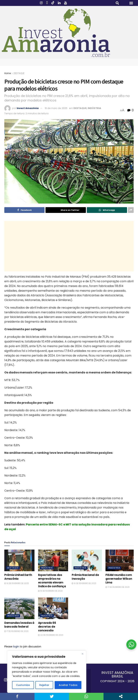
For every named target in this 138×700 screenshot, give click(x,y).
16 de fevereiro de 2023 (17, 583)
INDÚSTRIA (94, 108)
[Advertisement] (69, 246)
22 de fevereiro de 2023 (51, 635)
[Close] (82, 654)
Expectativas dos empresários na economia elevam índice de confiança (52, 580)
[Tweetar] (51, 696)
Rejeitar (44, 685)
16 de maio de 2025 (56, 108)
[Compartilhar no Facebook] (17, 696)
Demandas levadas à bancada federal (19, 624)
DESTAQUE (19, 73)
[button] (117, 3)
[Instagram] (5, 679)
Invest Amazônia (28, 108)
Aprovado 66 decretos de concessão (47, 626)
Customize (23, 685)
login (16, 646)
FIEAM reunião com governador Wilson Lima (118, 578)
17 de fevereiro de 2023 (118, 587)
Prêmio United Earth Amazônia (18, 577)
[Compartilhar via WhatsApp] (86, 696)
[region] (46, 672)
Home (7, 73)
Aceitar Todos (68, 685)
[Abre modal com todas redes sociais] (121, 696)
